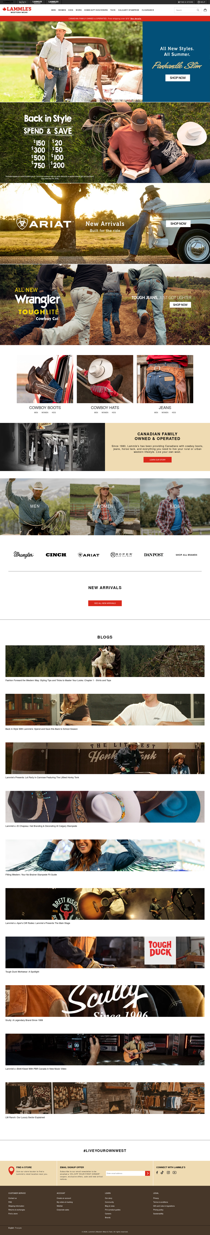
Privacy (156, 1198)
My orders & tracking (65, 1202)
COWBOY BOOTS (45, 407)
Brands (107, 1217)
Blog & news (109, 1206)
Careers (108, 1213)
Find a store (13, 1213)
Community (109, 1202)
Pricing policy (158, 1209)
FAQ (10, 1202)
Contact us (12, 1198)
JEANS (165, 407)
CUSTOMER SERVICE (17, 1193)
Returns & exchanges (16, 1209)
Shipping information (16, 1206)
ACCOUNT (61, 1193)
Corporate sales (63, 1209)
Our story (108, 1198)
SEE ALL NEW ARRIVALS (105, 603)
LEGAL (156, 1193)
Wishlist (60, 1206)
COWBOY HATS (105, 407)
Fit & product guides (112, 1209)
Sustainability (158, 1213)
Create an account (64, 1198)
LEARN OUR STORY (158, 459)
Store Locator (32, 1173)
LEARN (108, 1193)
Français (18, 1228)
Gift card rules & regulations (164, 1206)
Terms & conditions (160, 1202)
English (11, 1228)
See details (136, 18)
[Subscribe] (147, 1173)
